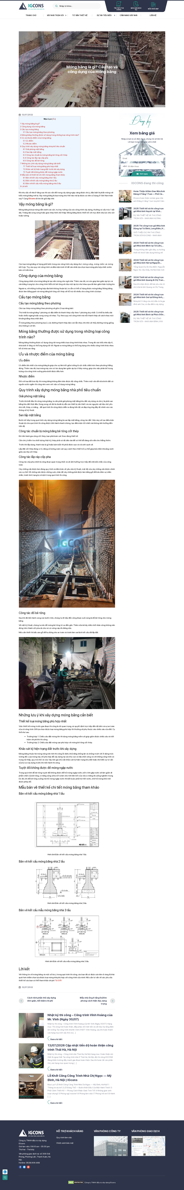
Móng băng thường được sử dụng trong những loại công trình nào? (49, 135)
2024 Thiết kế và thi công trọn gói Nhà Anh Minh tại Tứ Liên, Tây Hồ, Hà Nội (148, 244)
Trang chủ (31, 15)
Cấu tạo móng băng (29, 129)
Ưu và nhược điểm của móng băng (35, 138)
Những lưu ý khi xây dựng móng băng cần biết (40, 163)
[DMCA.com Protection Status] (75, 1182)
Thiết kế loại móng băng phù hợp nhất (40, 166)
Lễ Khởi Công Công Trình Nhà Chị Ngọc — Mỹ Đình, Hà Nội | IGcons (79, 1078)
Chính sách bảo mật (65, 1143)
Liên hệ (153, 15)
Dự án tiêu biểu (104, 15)
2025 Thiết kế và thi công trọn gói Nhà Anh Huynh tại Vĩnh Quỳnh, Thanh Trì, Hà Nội (148, 210)
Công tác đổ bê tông (33, 161)
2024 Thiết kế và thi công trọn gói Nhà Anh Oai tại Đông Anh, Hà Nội (148, 296)
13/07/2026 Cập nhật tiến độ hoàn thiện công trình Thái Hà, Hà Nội (80, 1047)
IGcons (32, 198)
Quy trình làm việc (64, 1137)
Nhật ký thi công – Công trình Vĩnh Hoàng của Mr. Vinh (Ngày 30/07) (80, 1017)
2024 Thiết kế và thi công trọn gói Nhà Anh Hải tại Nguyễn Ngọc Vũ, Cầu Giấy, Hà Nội (148, 261)
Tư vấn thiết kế (79, 15)
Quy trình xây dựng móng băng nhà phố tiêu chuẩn (42, 146)
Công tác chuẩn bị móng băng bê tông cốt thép (45, 155)
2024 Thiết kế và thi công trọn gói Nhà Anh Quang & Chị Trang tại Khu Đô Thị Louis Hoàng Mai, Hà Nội (149, 279)
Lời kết (24, 186)
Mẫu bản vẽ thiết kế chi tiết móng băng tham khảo (42, 175)
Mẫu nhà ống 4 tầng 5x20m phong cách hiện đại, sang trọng (93, 1001)
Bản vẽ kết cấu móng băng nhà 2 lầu (40, 181)
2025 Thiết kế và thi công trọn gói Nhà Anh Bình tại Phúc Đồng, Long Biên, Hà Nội (149, 313)
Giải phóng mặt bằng (33, 149)
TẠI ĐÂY (58, 980)
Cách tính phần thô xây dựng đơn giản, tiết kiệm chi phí (41, 999)
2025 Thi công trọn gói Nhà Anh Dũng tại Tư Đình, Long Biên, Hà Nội (149, 227)
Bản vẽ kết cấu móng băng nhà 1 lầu (39, 178)
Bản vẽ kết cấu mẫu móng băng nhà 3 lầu (42, 183)
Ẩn (54, 119)
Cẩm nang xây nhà (128, 15)
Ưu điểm (28, 141)
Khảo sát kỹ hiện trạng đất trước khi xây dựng (44, 169)
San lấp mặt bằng (32, 152)
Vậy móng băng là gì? (30, 124)
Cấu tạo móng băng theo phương (39, 132)
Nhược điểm (30, 144)
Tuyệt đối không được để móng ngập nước (42, 172)
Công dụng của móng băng (32, 126)
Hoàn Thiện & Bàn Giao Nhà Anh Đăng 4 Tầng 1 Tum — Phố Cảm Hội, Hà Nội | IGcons (149, 193)
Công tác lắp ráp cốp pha (35, 158)
